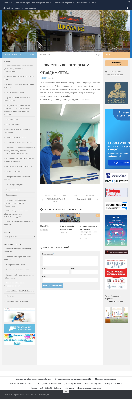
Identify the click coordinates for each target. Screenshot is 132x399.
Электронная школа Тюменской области (17, 178)
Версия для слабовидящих (116, 63)
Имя (44, 268)
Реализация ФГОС (13, 124)
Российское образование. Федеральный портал (14, 284)
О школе (7, 2)
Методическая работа (85, 2)
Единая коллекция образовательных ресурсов (18, 223)
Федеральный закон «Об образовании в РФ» (19, 78)
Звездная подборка (13, 190)
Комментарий (48, 254)
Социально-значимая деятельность (19, 142)
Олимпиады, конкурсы (14, 184)
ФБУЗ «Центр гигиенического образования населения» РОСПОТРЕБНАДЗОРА (16, 214)
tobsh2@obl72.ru (117, 74)
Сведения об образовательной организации (32, 2)
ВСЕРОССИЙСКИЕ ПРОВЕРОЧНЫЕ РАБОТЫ (19, 86)
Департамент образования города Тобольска (18, 250)
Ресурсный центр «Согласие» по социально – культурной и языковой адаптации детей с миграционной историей (17, 109)
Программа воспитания (15, 92)
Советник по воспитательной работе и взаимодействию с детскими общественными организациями (19, 150)
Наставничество (12, 119)
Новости (45, 54)
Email (74, 268)
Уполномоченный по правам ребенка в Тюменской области (19, 160)
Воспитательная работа (63, 2)
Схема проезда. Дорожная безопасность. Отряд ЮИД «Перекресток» (15, 203)
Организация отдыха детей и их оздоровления (17, 99)
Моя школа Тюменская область (17, 270)
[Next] (95, 144)
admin (44, 78)
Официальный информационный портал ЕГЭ (17, 258)
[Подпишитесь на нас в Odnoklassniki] (30, 54)
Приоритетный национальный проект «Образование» (19, 276)
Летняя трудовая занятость (16, 137)
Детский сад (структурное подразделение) (20, 8)
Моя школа (10, 296)
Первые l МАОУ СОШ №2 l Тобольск (20, 291)
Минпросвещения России (15, 264)
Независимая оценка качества (17, 301)
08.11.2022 (45, 225)
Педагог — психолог (14, 171)
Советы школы (11, 195)
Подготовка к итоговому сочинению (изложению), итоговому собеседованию (19, 68)
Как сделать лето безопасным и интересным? (17, 130)
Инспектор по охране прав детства (19, 166)
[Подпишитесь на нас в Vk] (33, 54)
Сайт (44, 276)
